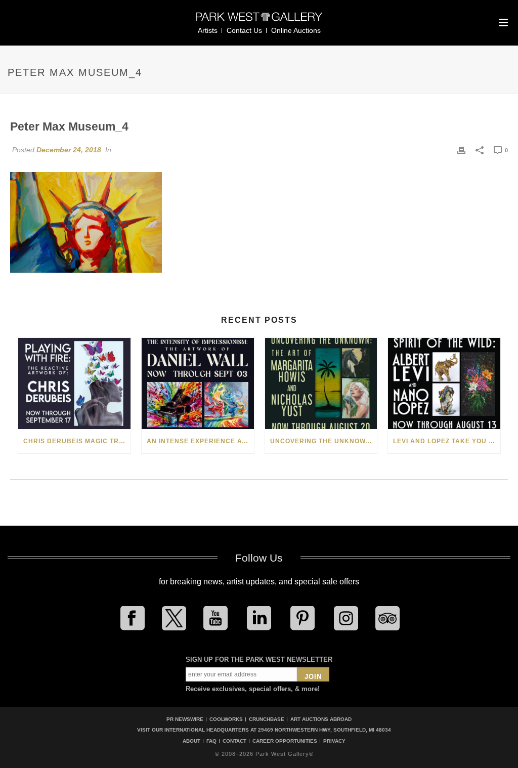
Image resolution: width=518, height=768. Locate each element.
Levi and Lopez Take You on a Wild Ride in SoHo (446, 441)
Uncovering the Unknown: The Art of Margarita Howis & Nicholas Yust (323, 441)
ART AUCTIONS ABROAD (321, 719)
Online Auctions (296, 30)
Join (313, 676)
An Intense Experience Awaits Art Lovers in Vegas (200, 441)
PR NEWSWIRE (184, 719)
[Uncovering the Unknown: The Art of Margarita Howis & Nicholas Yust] (321, 383)
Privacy (334, 741)
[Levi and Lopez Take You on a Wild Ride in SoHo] (444, 383)
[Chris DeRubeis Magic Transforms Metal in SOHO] (74, 383)
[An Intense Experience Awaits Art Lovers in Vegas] (198, 383)
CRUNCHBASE (266, 719)
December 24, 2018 (68, 150)
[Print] (461, 150)
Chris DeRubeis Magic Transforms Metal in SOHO (77, 441)
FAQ (211, 741)
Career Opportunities (284, 741)
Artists (208, 30)
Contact (234, 741)
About (191, 741)
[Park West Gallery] (259, 21)
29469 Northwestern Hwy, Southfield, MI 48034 (324, 730)
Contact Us (244, 30)
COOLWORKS (226, 719)
